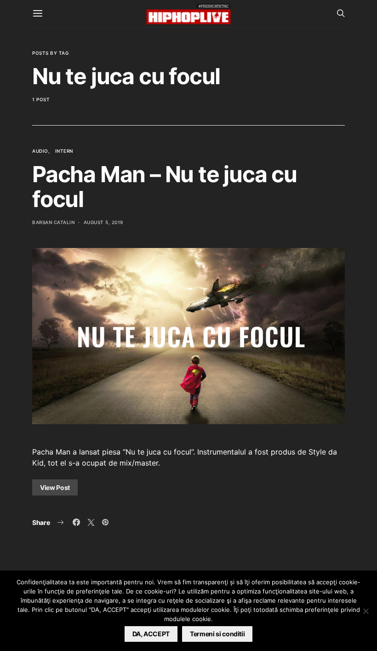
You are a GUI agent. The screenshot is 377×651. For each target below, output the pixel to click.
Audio (40, 151)
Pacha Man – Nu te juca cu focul (164, 187)
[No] (365, 611)
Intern (64, 151)
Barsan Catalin (53, 222)
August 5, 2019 (103, 222)
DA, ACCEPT (151, 634)
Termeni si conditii (217, 634)
